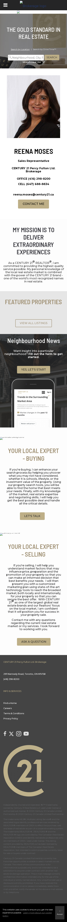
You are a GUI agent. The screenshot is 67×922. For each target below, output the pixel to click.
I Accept (60, 912)
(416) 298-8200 (39, 178)
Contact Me (33, 204)
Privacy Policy (10, 718)
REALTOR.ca (30, 844)
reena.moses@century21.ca (33, 194)
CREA (32, 825)
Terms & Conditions (13, 713)
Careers (7, 708)
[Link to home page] (33, 5)
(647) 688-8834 (37, 184)
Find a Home (10, 703)
